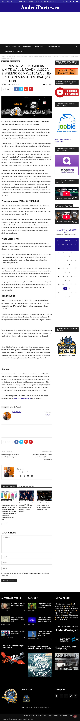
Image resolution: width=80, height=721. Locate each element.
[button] (76, 46)
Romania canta (62, 619)
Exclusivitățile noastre (70, 615)
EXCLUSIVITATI (27, 46)
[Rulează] (57, 198)
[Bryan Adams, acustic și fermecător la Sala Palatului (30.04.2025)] (32, 620)
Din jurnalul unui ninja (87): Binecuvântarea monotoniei (44, 605)
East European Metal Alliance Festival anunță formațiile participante (42, 457)
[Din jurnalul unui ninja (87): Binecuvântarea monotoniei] (32, 606)
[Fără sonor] (73, 198)
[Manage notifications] (75, 716)
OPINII (6, 46)
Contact (31, 1)
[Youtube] (77, 1)
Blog (67, 606)
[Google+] (66, 1)
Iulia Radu (7, 84)
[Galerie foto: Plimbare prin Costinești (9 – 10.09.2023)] (32, 634)
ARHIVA (20, 51)
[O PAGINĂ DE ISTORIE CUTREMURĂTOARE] (5, 606)
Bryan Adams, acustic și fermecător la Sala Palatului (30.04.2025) (44, 619)
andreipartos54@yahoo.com (41, 707)
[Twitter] (73, 1)
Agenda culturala (61, 613)
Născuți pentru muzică (63, 604)
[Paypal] (21, 476)
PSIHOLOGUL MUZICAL (53, 46)
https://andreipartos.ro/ (21, 472)
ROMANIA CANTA (22, 56)
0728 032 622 (38, 1)
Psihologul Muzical (71, 608)
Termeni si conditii (29, 715)
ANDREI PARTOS (9, 51)
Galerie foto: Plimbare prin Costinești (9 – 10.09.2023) (45, 633)
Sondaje (59, 617)
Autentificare (63, 715)
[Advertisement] (40, 28)
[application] (67, 193)
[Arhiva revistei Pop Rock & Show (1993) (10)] (5, 619)
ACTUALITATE (16, 46)
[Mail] (70, 1)
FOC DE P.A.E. (39, 46)
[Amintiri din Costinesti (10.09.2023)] (5, 633)
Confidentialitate (41, 715)
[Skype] (25, 476)
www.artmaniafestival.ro (22, 398)
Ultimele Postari (15, 407)
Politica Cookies (53, 715)
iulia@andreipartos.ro (50, 1)
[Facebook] (63, 1)
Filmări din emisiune (71, 617)
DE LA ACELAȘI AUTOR (26, 486)
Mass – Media (70, 610)
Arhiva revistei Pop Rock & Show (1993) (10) (17, 619)
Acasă (3, 56)
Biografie (60, 610)
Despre (5, 407)
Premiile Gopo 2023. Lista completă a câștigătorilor (10, 456)
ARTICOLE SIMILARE (9, 486)
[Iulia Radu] (7, 416)
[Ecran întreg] (76, 198)
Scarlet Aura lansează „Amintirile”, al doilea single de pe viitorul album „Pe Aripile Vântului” (26, 507)
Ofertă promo (23, 1)
